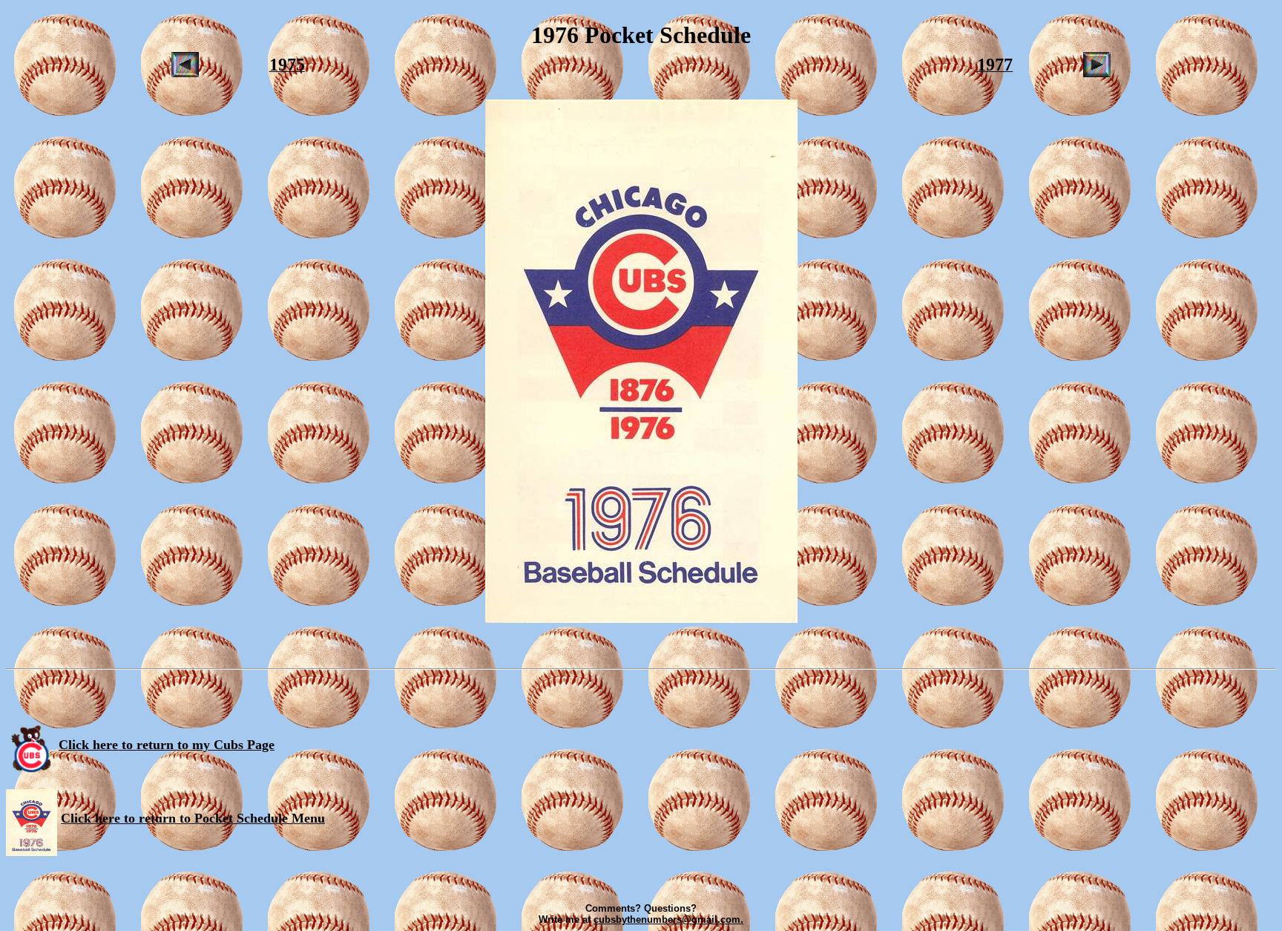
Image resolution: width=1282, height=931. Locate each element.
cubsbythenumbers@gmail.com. (668, 919)
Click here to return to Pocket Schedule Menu (193, 818)
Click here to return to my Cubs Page (167, 744)
